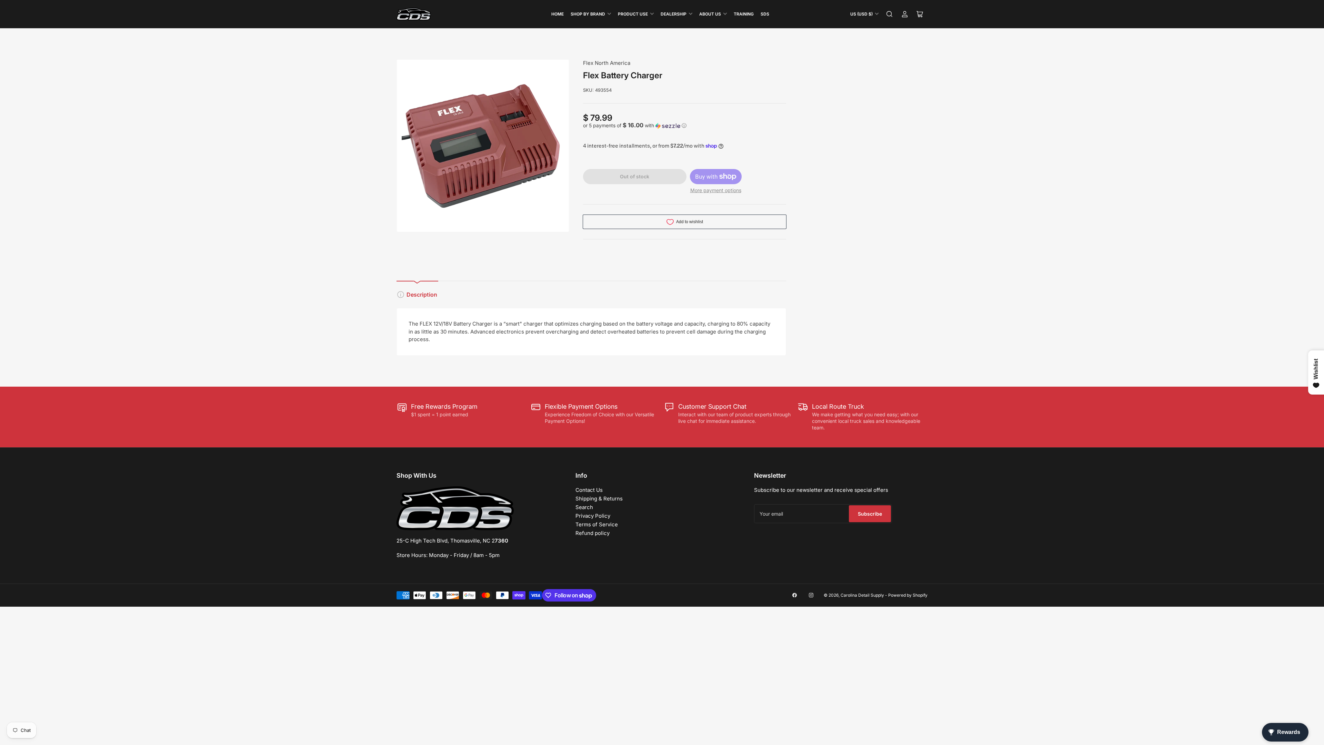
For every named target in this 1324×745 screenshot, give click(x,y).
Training (744, 14)
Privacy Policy (592, 516)
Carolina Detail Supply (862, 595)
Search (584, 507)
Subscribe (870, 514)
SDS (765, 14)
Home (557, 14)
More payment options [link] (715, 190)
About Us (710, 14)
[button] (684, 125)
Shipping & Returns (599, 498)
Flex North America (606, 63)
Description (422, 294)
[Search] (889, 14)
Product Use (633, 14)
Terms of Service (596, 524)
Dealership (673, 14)
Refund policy (592, 533)
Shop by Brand (588, 14)
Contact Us (589, 490)
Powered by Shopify (907, 595)
